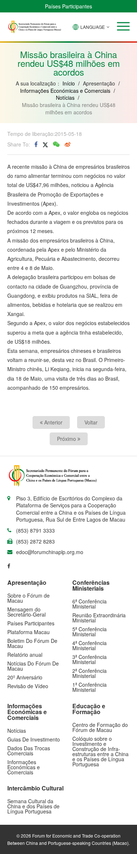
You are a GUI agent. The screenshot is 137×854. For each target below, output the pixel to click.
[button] (123, 26)
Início (68, 83)
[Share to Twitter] (45, 144)
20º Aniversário (24, 677)
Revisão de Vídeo (27, 686)
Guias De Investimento (33, 739)
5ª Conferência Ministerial (89, 631)
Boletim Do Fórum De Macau (32, 643)
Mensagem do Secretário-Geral (26, 612)
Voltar (91, 422)
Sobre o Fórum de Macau (28, 598)
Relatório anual (24, 654)
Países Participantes (68, 6)
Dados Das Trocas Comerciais (28, 750)
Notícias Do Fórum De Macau (33, 666)
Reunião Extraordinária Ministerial (99, 617)
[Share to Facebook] (36, 144)
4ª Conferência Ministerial (89, 645)
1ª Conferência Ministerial (89, 687)
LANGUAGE (92, 27)
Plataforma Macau (28, 632)
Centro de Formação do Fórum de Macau (100, 727)
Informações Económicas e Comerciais (65, 90)
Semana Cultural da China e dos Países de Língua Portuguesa (33, 806)
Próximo (67, 438)
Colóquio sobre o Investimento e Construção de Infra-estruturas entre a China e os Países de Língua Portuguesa (100, 751)
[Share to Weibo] (67, 144)
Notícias (65, 97)
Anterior (52, 422)
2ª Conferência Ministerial (89, 673)
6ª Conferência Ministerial (89, 604)
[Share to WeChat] (56, 144)
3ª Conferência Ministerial (89, 659)
